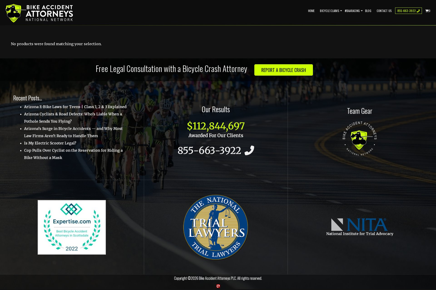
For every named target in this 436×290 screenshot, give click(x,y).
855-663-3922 (406, 10)
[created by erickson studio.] (218, 286)
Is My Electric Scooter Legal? (50, 143)
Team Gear (359, 110)
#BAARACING (352, 10)
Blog (368, 10)
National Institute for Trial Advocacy (359, 233)
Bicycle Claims (329, 10)
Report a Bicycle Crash (283, 70)
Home (311, 10)
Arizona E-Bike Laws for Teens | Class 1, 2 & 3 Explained (75, 106)
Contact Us (384, 10)
